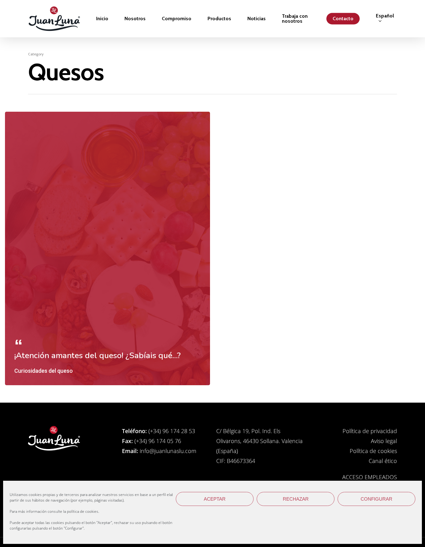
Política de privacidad (370, 431)
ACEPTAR (215, 499)
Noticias (256, 18)
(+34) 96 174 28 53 (171, 431)
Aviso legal (384, 441)
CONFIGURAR (376, 499)
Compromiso (176, 18)
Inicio (102, 18)
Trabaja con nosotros (295, 19)
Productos (219, 18)
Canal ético (383, 461)
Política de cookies (373, 451)
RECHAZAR (296, 499)
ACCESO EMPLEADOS (369, 477)
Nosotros (135, 18)
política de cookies (82, 511)
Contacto (343, 18)
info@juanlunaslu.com (167, 451)
